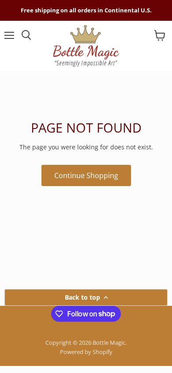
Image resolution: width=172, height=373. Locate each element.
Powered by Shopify (86, 352)
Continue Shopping (86, 175)
